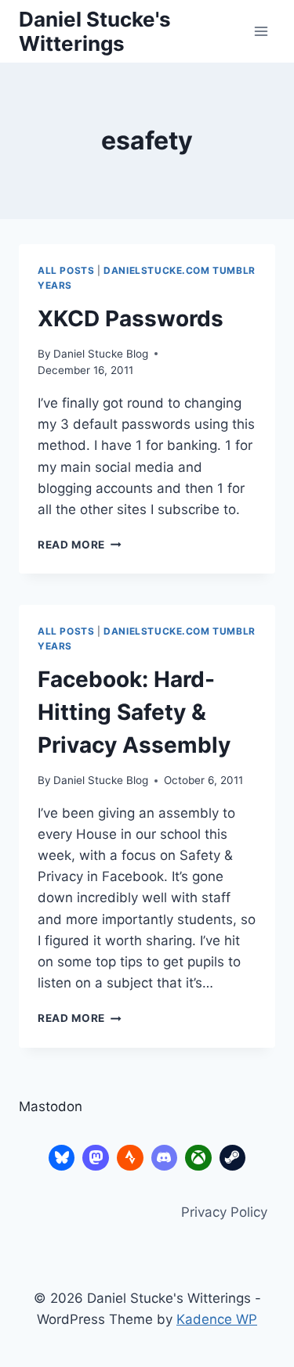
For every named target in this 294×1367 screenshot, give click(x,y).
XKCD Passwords (130, 318)
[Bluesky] (62, 1158)
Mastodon (50, 1106)
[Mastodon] (95, 1158)
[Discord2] (164, 1158)
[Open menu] (260, 31)
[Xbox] (198, 1158)
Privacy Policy (224, 1212)
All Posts (66, 270)
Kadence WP (216, 1319)
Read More (80, 544)
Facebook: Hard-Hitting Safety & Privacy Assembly (134, 712)
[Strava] (130, 1158)
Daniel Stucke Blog (100, 353)
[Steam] (233, 1158)
